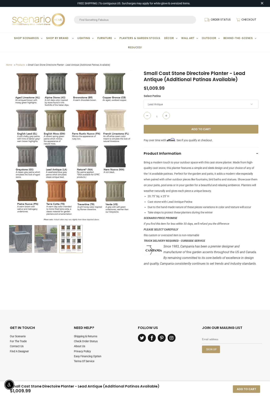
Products (20, 64)
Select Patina (152, 96)
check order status (86, 341)
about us (79, 346)
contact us (17, 346)
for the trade (18, 341)
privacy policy (82, 351)
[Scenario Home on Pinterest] (162, 338)
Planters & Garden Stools (140, 38)
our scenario (18, 336)
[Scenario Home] (38, 20)
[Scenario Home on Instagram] (172, 338)
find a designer (19, 351)
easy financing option (87, 356)
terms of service (84, 361)
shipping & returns (85, 336)
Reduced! (135, 47)
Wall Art (187, 38)
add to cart (246, 389)
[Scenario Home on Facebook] (152, 338)
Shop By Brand (58, 38)
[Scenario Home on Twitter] (142, 338)
